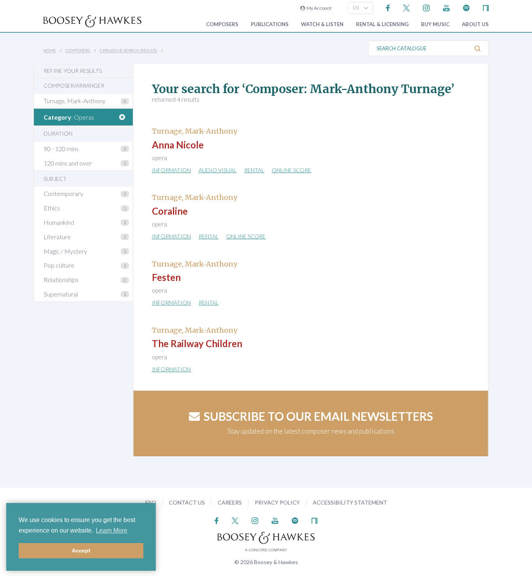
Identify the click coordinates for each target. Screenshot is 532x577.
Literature (57, 236)
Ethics (52, 208)
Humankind (59, 222)
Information (171, 170)
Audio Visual (217, 170)
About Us (475, 24)
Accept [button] (81, 550)
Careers (230, 502)
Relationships (61, 279)
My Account (318, 8)
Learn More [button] (111, 530)
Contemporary (63, 193)
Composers (222, 24)
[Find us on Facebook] (388, 7)
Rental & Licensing (382, 24)
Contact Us (187, 502)
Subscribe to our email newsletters (318, 416)
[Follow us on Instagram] (426, 7)
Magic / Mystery (65, 251)
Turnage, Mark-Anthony (75, 100)
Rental (254, 170)
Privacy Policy (277, 502)
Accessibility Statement (350, 502)
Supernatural (61, 294)
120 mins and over (68, 163)
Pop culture (59, 265)
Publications (270, 24)
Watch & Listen (322, 24)
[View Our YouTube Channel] (446, 7)
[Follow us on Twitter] (406, 7)
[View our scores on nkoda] (486, 7)
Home (49, 50)
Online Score (291, 170)
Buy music (435, 24)
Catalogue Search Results (128, 50)
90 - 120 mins (61, 148)
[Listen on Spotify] (466, 7)
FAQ (150, 502)
